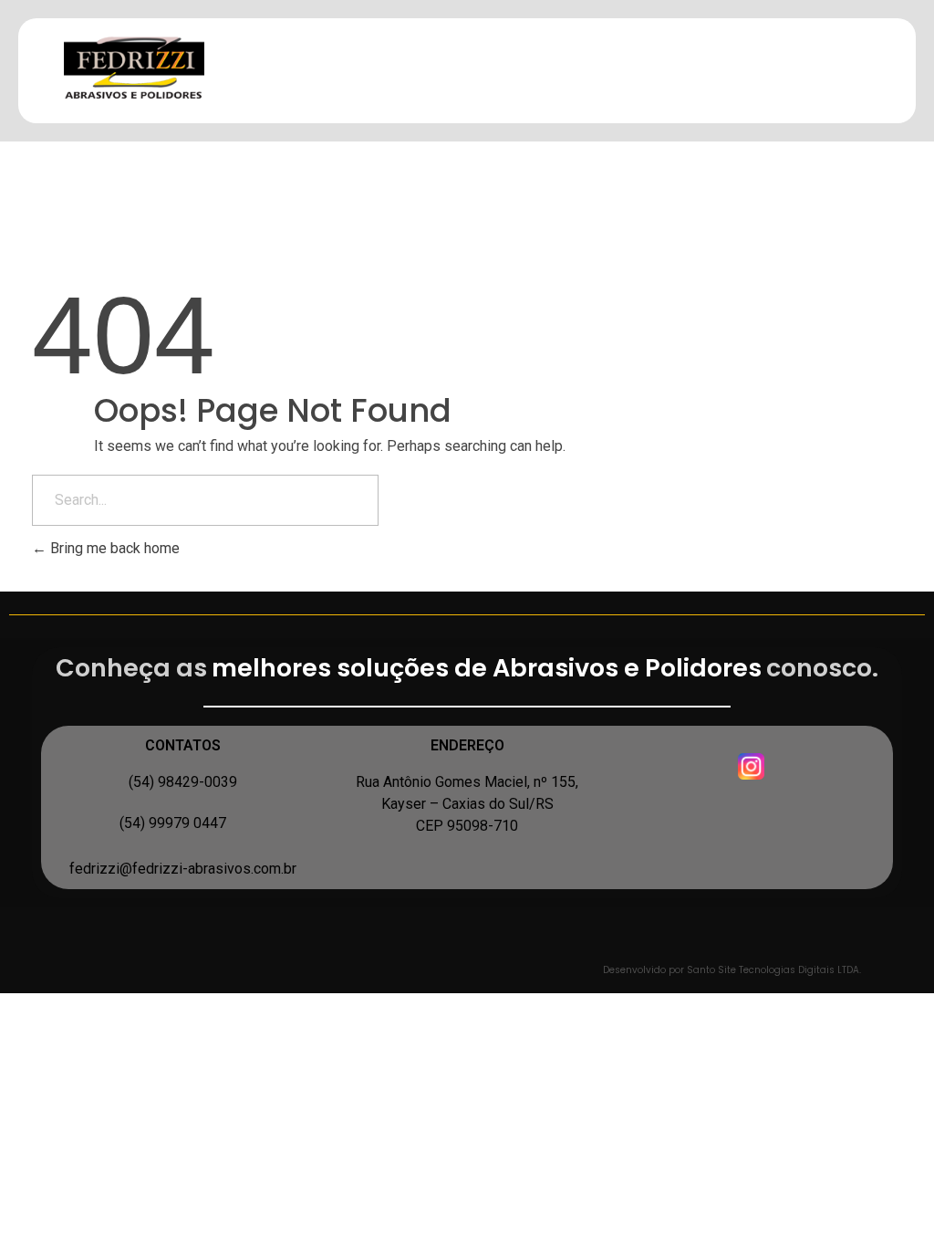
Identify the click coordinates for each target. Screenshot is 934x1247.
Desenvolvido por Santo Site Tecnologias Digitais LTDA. (732, 970)
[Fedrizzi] (152, 68)
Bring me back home (113, 548)
